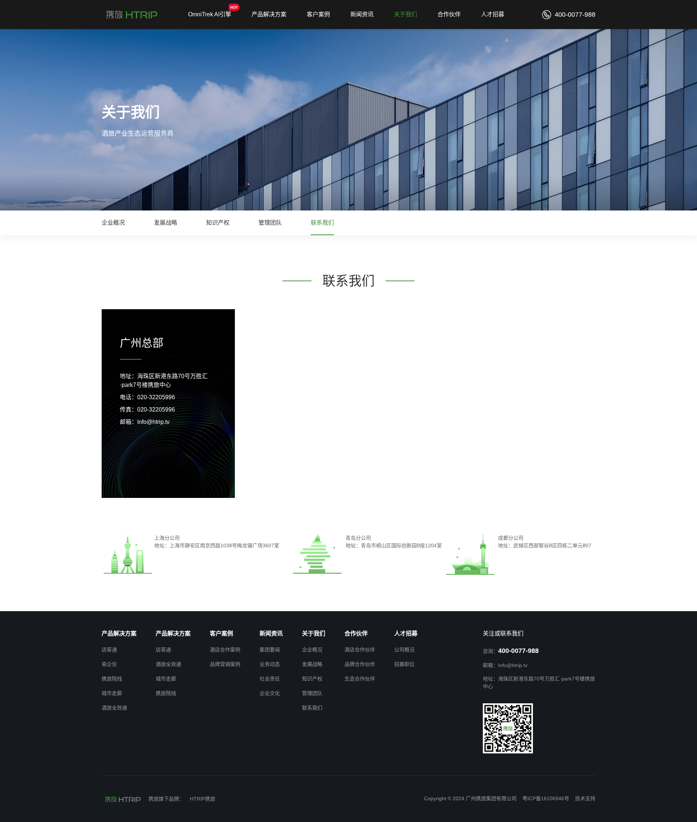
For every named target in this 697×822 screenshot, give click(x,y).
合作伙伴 (449, 14)
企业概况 (113, 223)
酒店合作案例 (225, 650)
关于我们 (405, 14)
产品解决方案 (269, 14)
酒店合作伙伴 (360, 650)
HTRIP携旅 (202, 799)
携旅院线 (112, 679)
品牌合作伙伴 (360, 664)
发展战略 (165, 223)
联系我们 (322, 223)
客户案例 (318, 14)
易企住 (109, 664)
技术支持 (585, 798)
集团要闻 (270, 650)
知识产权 (217, 223)
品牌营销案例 (225, 664)
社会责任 (270, 679)
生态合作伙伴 (360, 679)
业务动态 (270, 664)
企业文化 (270, 693)
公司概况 (404, 650)
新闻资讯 (362, 14)
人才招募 (492, 14)
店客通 (109, 650)
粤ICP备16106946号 (545, 798)
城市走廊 (112, 693)
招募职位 (404, 664)
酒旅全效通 (114, 708)
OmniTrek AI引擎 (209, 14)
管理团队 (270, 223)
